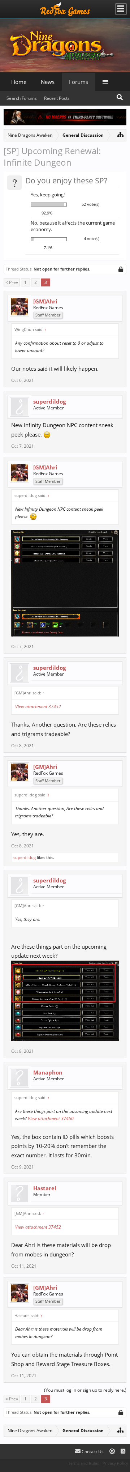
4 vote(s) (91, 238)
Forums (78, 81)
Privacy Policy (115, 1463)
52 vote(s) (90, 204)
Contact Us (92, 1451)
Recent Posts (57, 98)
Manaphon (47, 1072)
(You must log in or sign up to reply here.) (85, 1390)
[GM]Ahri (45, 301)
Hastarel (44, 1188)
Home (18, 81)
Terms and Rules (83, 1463)
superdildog (49, 401)
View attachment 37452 (38, 706)
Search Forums (21, 98)
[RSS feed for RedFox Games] (123, 1451)
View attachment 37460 (51, 1118)
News (48, 81)
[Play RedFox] (65, 9)
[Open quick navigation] (120, 134)
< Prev (11, 282)
